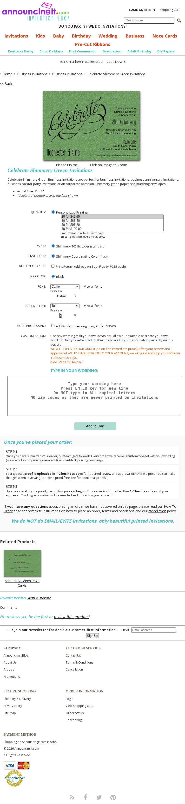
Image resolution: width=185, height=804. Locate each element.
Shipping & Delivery (17, 699)
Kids (40, 36)
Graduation (111, 51)
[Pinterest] (113, 797)
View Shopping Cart (79, 706)
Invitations (16, 36)
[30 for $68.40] (112, 221)
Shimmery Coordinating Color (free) (81, 256)
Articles (9, 669)
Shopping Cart (169, 10)
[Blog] (72, 797)
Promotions (12, 677)
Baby (58, 36)
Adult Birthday (139, 51)
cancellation (157, 511)
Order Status (75, 713)
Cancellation (74, 669)
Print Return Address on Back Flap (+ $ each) (90, 266)
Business (135, 36)
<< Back (6, 83)
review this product (71, 616)
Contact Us (73, 655)
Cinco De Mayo (51, 51)
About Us (10, 662)
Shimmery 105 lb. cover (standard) (80, 246)
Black (59, 276)
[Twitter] (99, 797)
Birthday (81, 36)
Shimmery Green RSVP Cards (22, 583)
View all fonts (93, 286)
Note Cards (164, 36)
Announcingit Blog (16, 655)
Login (69, 699)
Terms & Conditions (79, 662)
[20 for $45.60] (112, 217)
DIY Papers (165, 51)
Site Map (10, 713)
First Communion (83, 51)
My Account (142, 10)
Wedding (108, 36)
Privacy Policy (13, 706)
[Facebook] (85, 797)
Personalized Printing (71, 212)
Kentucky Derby (20, 51)
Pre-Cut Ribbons (92, 44)
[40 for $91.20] (112, 225)
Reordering (74, 720)
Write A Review (39, 598)
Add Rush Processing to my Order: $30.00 (85, 326)
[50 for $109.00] (112, 229)
